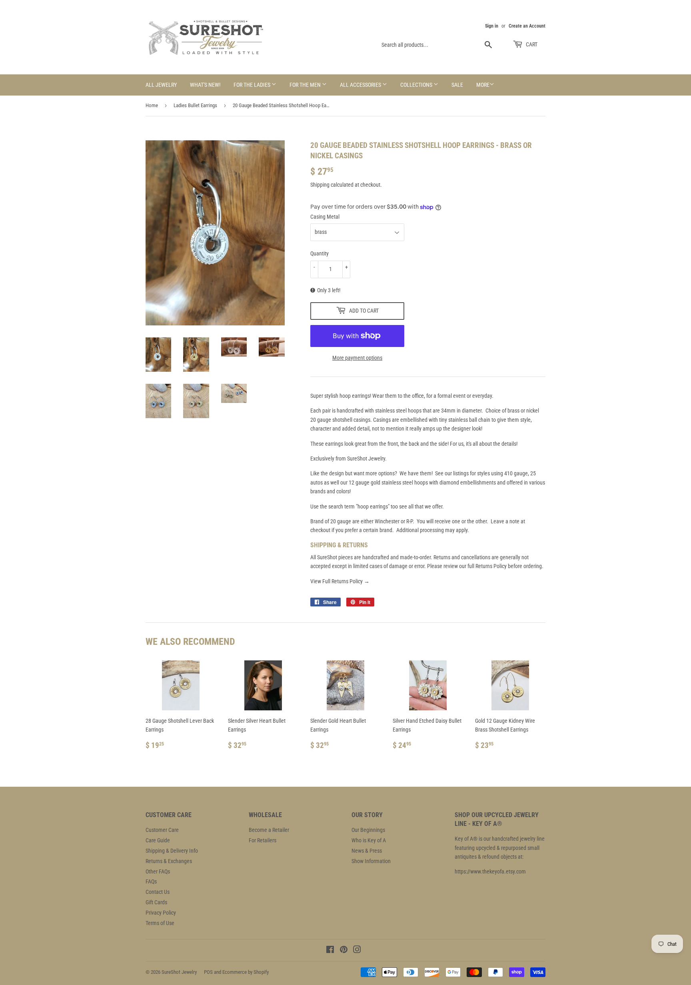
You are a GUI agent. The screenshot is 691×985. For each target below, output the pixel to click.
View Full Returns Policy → (339, 581)
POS (208, 972)
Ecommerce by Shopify (245, 972)
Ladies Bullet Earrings (195, 105)
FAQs (151, 881)
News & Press (366, 850)
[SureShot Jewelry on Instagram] (357, 950)
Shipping (320, 184)
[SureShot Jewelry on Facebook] (330, 950)
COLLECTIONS (416, 85)
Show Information (371, 861)
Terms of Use (160, 923)
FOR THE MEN (306, 85)
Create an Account (527, 26)
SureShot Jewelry (179, 972)
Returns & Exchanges (169, 861)
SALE (457, 85)
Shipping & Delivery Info (172, 850)
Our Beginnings (368, 830)
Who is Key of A (368, 840)
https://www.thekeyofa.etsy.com (490, 871)
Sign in (491, 26)
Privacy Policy (161, 912)
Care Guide (158, 840)
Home (152, 105)
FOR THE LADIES (253, 85)
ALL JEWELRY (161, 85)
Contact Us (158, 892)
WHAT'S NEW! (205, 85)
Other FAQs (158, 871)
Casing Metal (325, 216)
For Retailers (262, 840)
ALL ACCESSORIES (361, 85)
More (482, 85)
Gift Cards (156, 902)
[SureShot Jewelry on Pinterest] (344, 950)
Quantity (319, 253)
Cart (531, 44)
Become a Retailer (269, 830)
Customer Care (162, 830)
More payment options (357, 358)
